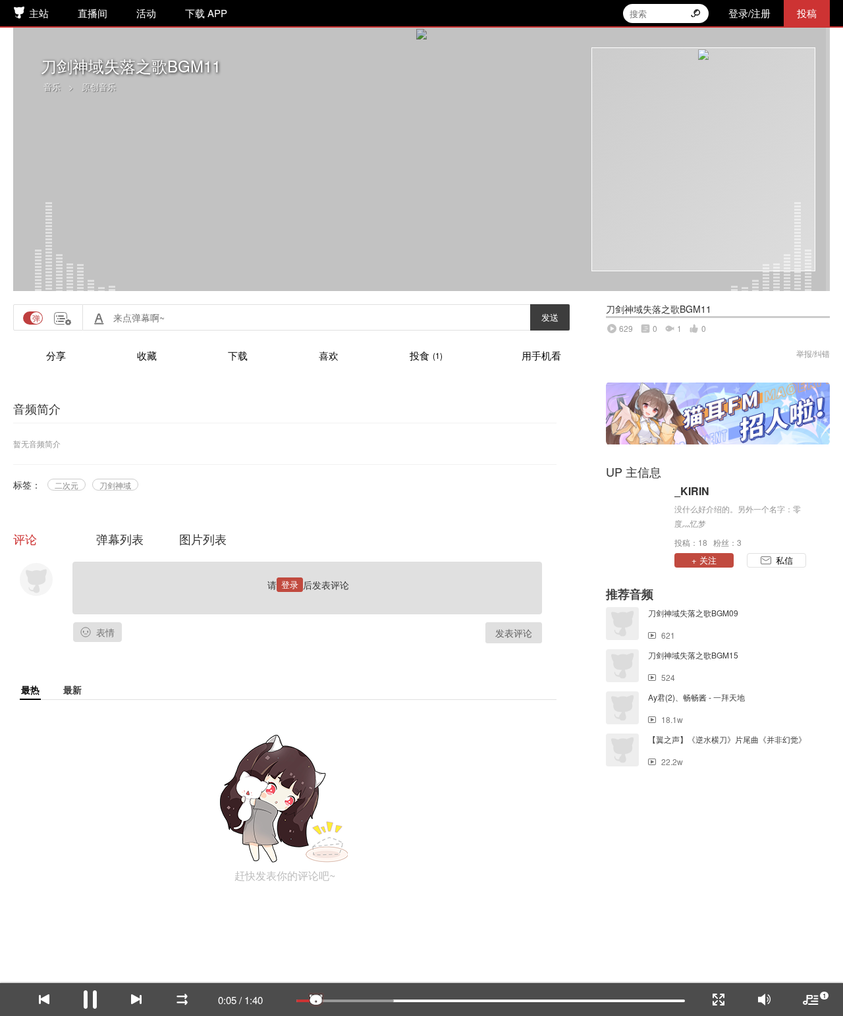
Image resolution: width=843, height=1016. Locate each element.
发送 (549, 317)
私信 (784, 560)
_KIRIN (691, 491)
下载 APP (206, 13)
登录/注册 (749, 13)
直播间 (92, 13)
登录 (289, 584)
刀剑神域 (115, 485)
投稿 (807, 13)
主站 (39, 13)
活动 (146, 13)
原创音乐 (99, 86)
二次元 (66, 485)
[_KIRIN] (637, 516)
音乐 (52, 86)
